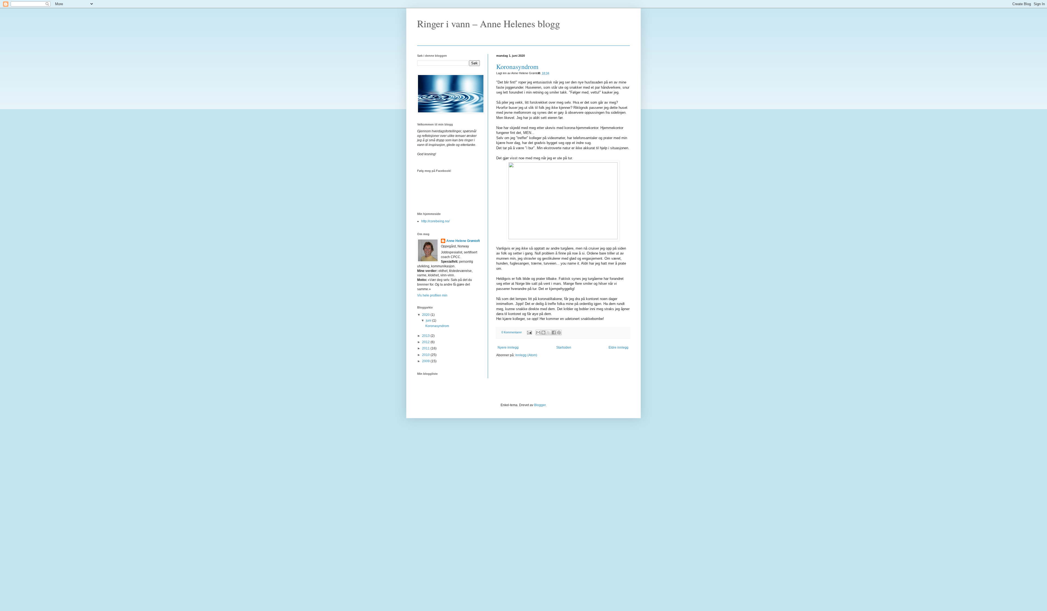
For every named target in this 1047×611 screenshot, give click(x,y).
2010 (426, 355)
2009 (426, 361)
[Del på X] (548, 332)
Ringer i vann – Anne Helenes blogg (488, 23)
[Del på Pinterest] (559, 332)
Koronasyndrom (517, 66)
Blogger (540, 405)
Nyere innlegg (508, 347)
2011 (426, 348)
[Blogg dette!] (543, 332)
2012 (426, 342)
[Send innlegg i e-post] (529, 332)
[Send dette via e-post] (538, 332)
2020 (426, 315)
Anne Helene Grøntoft (463, 241)
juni (429, 320)
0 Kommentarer (511, 332)
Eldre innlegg (618, 347)
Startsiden (563, 347)
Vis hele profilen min (432, 295)
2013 (426, 336)
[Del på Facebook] (553, 332)
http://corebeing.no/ (435, 221)
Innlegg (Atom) (526, 355)
